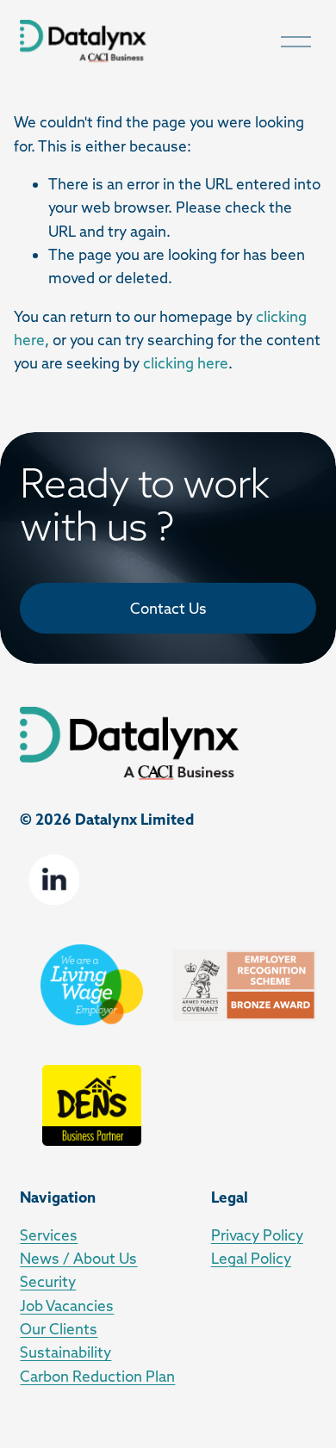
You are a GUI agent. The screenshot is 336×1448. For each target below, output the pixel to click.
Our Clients (58, 1329)
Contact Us (168, 608)
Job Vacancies (67, 1305)
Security (48, 1281)
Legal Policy (251, 1258)
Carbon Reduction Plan (97, 1376)
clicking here (185, 363)
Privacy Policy (257, 1235)
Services (49, 1235)
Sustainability (65, 1352)
